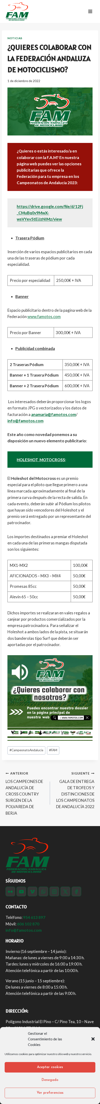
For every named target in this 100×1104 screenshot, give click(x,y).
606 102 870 (28, 923)
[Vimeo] (32, 891)
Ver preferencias (50, 1093)
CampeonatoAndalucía (26, 750)
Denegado (50, 1080)
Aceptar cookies (50, 1067)
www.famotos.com (44, 316)
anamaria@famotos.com (53, 414)
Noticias (14, 38)
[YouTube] (21, 891)
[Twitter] (65, 891)
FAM (53, 750)
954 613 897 (34, 917)
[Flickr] (10, 891)
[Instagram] (54, 891)
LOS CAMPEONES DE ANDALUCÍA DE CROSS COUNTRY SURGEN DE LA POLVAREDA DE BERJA (24, 794)
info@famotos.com (25, 420)
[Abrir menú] (90, 11)
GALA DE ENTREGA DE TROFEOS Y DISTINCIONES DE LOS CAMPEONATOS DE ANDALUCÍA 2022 (75, 790)
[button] (93, 1039)
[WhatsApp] (43, 891)
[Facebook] (76, 891)
